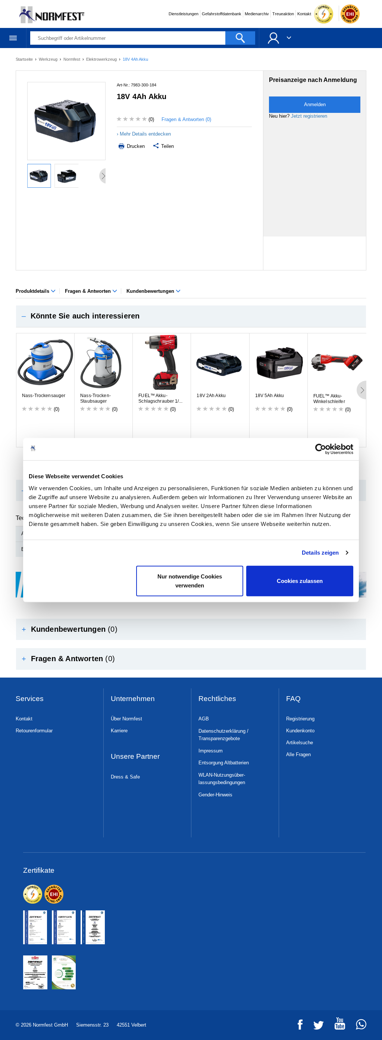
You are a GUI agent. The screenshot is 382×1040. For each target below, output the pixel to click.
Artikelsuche (299, 742)
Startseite (25, 59)
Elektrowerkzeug (102, 59)
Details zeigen (320, 552)
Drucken (135, 146)
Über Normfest (126, 719)
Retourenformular (34, 730)
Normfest (72, 59)
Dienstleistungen (183, 14)
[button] (191, 316)
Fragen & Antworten (88, 291)
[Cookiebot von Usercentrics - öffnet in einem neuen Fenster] (320, 449)
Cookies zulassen (300, 580)
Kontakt (304, 14)
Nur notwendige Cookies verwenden (189, 580)
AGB (203, 719)
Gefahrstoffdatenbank (221, 14)
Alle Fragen (298, 754)
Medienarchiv (257, 14)
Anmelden (315, 104)
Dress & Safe (125, 777)
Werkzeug (49, 59)
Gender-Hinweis (215, 795)
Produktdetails (33, 291)
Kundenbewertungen (151, 291)
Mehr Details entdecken (145, 134)
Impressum (210, 751)
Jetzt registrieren (309, 116)
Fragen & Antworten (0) (186, 119)
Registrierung (300, 719)
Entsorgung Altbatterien (223, 762)
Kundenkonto (300, 730)
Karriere (119, 730)
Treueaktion (283, 14)
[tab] (191, 316)
